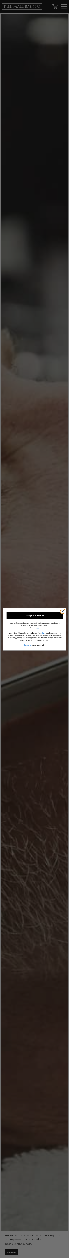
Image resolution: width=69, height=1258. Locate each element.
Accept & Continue (34, 615)
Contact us (27, 645)
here (37, 628)
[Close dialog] (62, 611)
